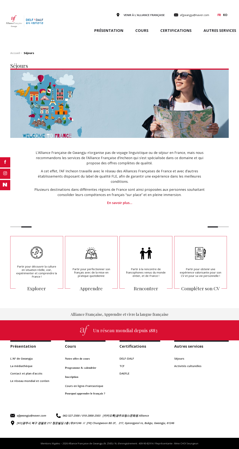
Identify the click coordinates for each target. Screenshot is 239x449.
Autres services (220, 30)
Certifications (176, 30)
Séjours (179, 358)
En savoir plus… (119, 202)
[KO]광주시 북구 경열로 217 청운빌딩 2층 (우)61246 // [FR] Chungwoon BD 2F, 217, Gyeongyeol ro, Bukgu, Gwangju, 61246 (95, 423)
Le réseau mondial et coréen (29, 381)
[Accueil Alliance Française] (24, 21)
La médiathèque (21, 366)
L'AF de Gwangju (21, 358)
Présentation (108, 30)
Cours (141, 30)
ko (225, 15)
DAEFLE (124, 373)
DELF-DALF (127, 358)
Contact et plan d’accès (26, 373)
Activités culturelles (187, 366)
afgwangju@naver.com (31, 415)
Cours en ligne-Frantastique (84, 386)
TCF (122, 366)
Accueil (15, 53)
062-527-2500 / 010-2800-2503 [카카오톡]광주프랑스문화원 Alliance (106, 415)
